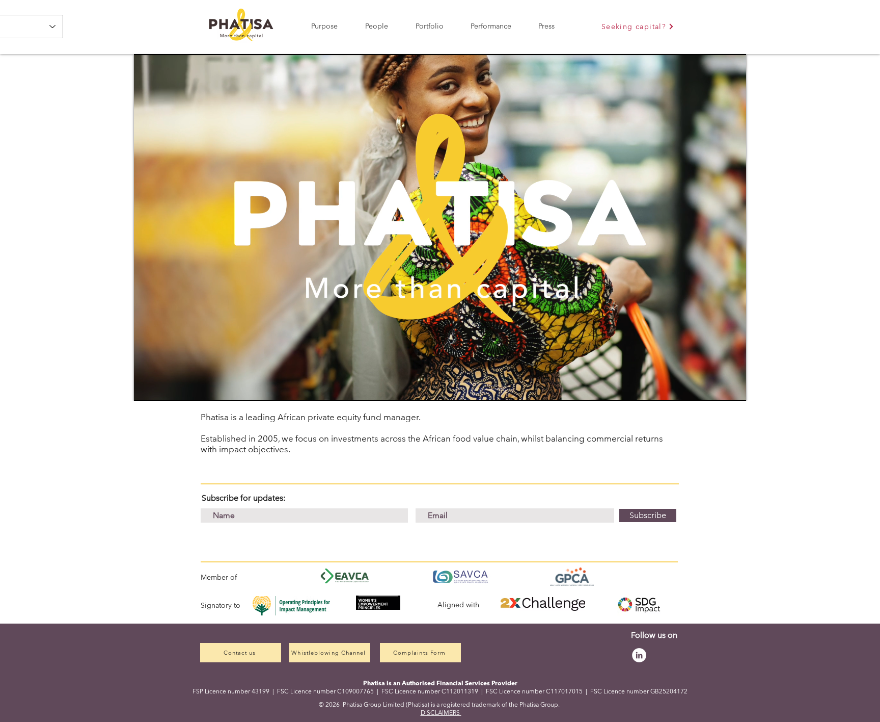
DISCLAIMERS (441, 712)
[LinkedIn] (639, 655)
